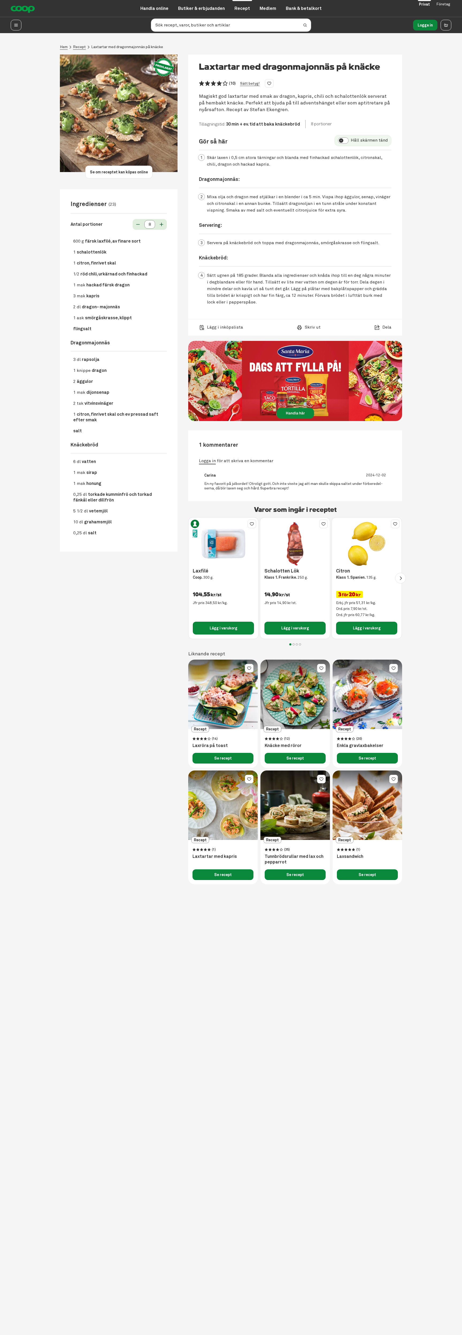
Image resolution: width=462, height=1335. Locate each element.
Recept (79, 47)
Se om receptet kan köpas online (119, 172)
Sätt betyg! (250, 83)
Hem (64, 47)
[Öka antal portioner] (161, 224)
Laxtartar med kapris (214, 856)
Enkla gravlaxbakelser (360, 745)
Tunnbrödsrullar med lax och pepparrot (294, 859)
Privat (424, 4)
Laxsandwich (350, 856)
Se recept (223, 758)
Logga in (425, 25)
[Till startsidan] (23, 9)
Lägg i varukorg (223, 628)
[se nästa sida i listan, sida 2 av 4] (400, 578)
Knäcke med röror (283, 745)
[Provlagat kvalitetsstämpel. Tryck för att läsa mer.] (163, 67)
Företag (443, 4)
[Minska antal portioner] (138, 224)
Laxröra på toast (210, 745)
